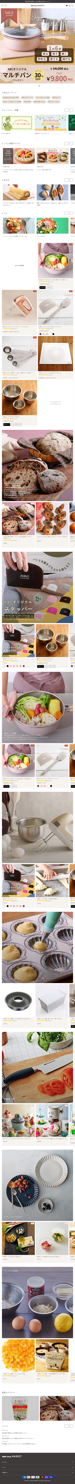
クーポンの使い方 (6, 133)
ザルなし (49, 287)
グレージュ (44, 334)
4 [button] (39, 86)
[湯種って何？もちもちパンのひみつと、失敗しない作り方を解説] (53, 192)
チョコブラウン (40, 334)
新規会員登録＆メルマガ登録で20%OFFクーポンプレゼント (18, 1438)
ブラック (53, 334)
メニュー (4, 1467)
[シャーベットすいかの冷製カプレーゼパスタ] (19, 226)
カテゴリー (4, 1462)
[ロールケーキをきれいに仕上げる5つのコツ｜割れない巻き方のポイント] (19, 192)
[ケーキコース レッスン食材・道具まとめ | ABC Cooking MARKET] (19, 156)
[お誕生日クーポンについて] (51, 123)
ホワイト (50, 334)
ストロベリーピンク (47, 334)
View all (55, 403)
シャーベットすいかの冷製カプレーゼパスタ (15, 236)
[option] (37, 1)
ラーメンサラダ (41, 236)
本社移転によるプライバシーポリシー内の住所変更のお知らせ (19, 1444)
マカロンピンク (14, 666)
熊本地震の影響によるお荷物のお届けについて (14, 1433)
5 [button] (40, 86)
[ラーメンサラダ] (53, 226)
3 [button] (37, 86)
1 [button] (34, 85)
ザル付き (42, 287)
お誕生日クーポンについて (42, 133)
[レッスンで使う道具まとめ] (53, 156)
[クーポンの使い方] (17, 123)
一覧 (69, 110)
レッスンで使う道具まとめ (44, 169)
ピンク (20, 666)
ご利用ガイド (5, 1472)
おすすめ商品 (19, 265)
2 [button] (36, 86)
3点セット (6, 424)
